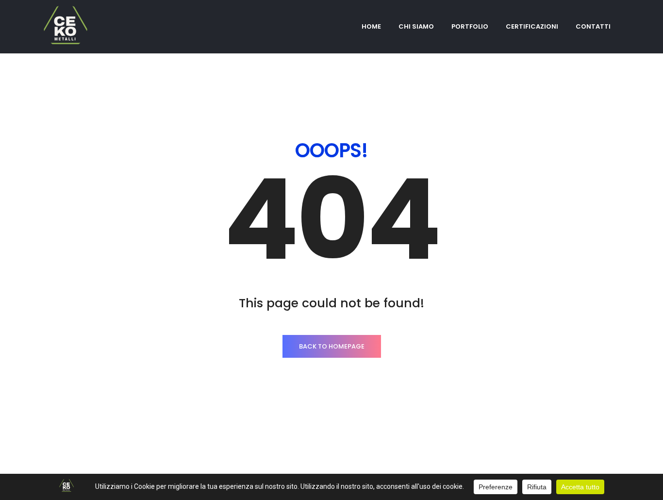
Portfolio (469, 26)
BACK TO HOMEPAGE (332, 346)
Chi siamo (416, 26)
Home (371, 26)
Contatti (593, 26)
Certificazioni (532, 26)
